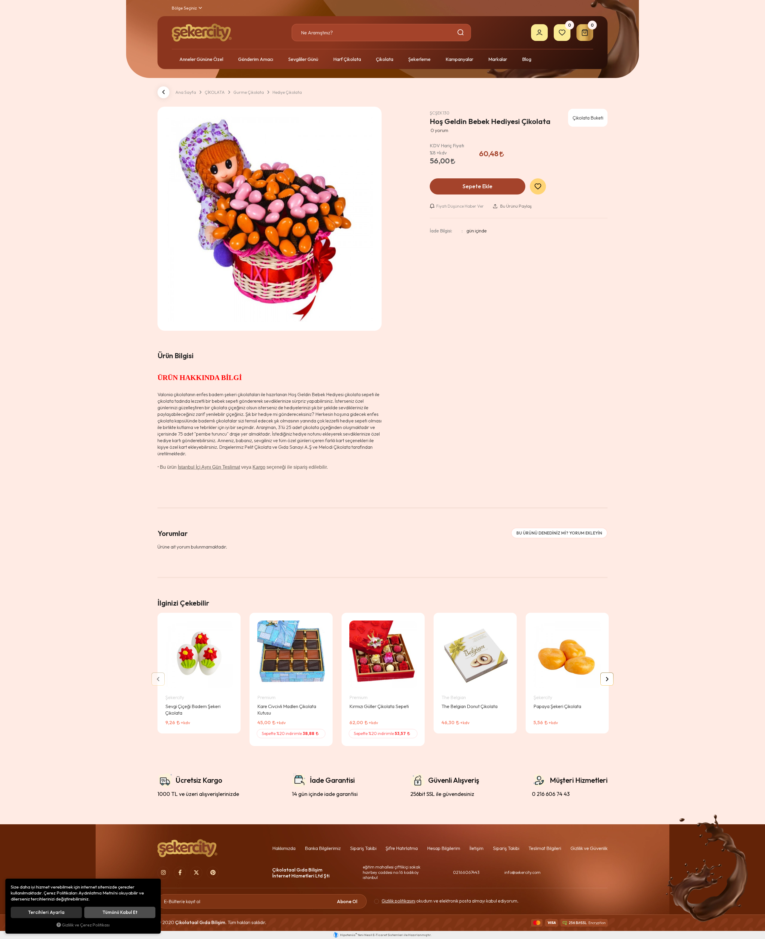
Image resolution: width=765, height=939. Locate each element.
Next (606, 679)
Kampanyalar (459, 59)
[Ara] (461, 32)
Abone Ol (347, 901)
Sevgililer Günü (303, 59)
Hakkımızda (284, 848)
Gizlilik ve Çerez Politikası (86, 925)
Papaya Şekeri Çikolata (557, 706)
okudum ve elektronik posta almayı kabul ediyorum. (450, 901)
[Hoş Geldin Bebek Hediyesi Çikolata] (269, 219)
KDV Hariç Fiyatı (447, 149)
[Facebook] (180, 873)
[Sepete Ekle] (226, 727)
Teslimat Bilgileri (544, 848)
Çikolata (384, 59)
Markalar (497, 59)
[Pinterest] (213, 873)
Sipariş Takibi (363, 848)
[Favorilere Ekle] (210, 727)
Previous (158, 679)
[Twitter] (196, 873)
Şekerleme (419, 59)
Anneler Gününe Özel (201, 59)
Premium (266, 697)
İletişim (476, 848)
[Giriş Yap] (539, 32)
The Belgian (453, 697)
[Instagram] (163, 873)
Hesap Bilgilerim (443, 848)
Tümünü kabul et (119, 912)
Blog (526, 59)
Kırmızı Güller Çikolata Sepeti (379, 706)
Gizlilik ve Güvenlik (589, 848)
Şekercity (174, 697)
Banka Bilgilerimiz (323, 848)
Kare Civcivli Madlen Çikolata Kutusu (286, 709)
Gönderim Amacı (255, 59)
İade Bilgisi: (441, 231)
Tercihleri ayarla (46, 912)
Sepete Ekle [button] (477, 186)
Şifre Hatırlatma (401, 848)
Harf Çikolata (347, 59)
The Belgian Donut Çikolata (469, 706)
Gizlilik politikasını (398, 901)
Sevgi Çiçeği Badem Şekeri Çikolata (193, 709)
